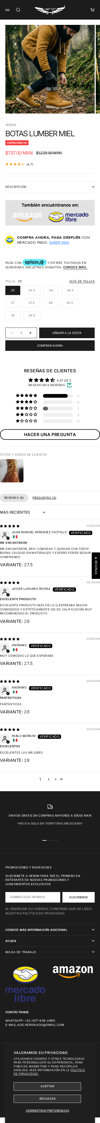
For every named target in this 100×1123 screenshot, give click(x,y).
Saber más (59, 242)
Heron (10, 125)
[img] (9, 526)
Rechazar (47, 1099)
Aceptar (47, 1086)
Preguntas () (45, 498)
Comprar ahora (50, 345)
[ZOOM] (87, 106)
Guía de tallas (82, 281)
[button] (27, 396)
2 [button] (49, 779)
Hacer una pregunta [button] (50, 434)
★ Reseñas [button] (96, 566)
